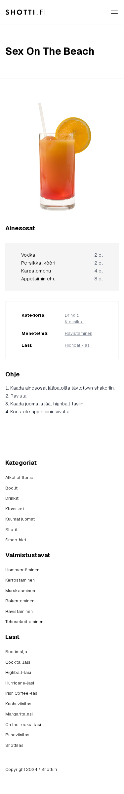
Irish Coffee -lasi (21, 693)
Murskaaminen (20, 590)
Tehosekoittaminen (24, 621)
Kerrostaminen (20, 580)
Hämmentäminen (22, 569)
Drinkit (71, 315)
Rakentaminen (19, 600)
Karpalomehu (36, 270)
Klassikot (74, 321)
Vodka (28, 255)
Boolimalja (16, 651)
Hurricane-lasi (19, 683)
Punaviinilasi (17, 734)
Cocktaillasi (17, 662)
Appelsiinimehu (38, 278)
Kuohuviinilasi (18, 703)
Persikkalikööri (38, 263)
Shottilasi (14, 745)
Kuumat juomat (20, 519)
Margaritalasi (19, 714)
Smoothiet (15, 539)
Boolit (11, 488)
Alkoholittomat (20, 477)
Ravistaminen (78, 333)
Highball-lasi (78, 345)
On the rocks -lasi (23, 724)
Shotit (11, 529)
